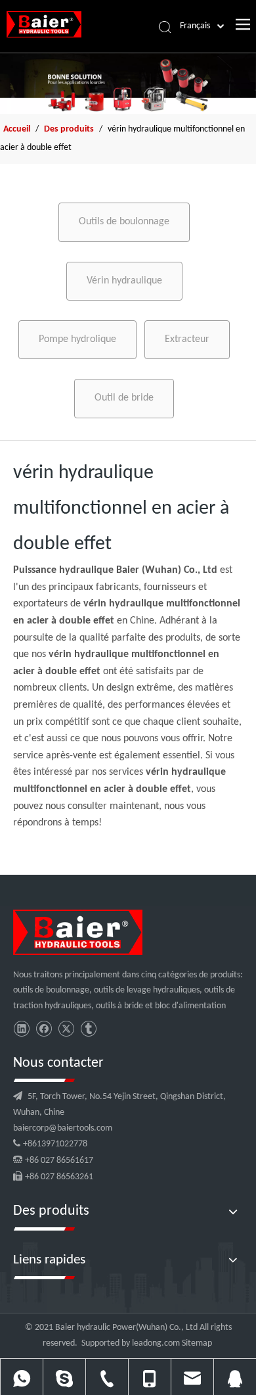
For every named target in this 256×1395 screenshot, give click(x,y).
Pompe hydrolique (77, 339)
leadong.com (156, 1343)
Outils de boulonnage (124, 221)
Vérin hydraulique (124, 281)
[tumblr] (88, 1029)
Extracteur (187, 339)
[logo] (77, 932)
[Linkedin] (21, 1029)
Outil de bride (124, 398)
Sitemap (197, 1343)
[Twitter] (66, 1029)
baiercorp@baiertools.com (62, 1128)
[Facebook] (43, 1029)
